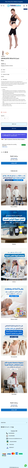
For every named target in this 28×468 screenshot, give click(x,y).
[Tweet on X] (3, 152)
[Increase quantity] (7, 118)
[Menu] (1, 5)
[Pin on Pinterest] (7, 152)
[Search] (4, 5)
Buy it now (14, 128)
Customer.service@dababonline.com (15, 438)
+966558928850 (11, 433)
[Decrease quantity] (2, 118)
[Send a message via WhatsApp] (25, 465)
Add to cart (14, 124)
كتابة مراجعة (14, 163)
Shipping (2, 65)
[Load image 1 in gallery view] (14, 29)
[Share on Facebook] (5, 152)
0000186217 (11, 447)
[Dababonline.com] (14, 5)
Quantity (2, 115)
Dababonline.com (15, 467)
